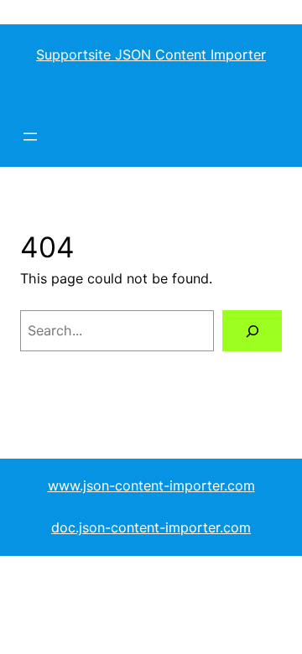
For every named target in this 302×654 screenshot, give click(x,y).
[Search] (252, 330)
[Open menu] (30, 137)
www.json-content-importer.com (151, 485)
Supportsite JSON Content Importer (151, 54)
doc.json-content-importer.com (151, 527)
